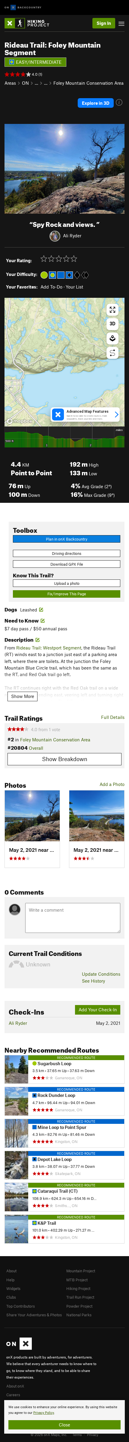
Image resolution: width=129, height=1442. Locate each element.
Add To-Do (51, 286)
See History (93, 980)
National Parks (79, 1314)
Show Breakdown (64, 758)
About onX (15, 1386)
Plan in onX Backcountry (66, 539)
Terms (77, 1434)
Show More (22, 696)
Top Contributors (20, 1306)
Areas (10, 83)
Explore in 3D (96, 103)
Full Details (112, 717)
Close (64, 1424)
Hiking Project (78, 1288)
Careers (13, 1394)
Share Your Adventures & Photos (34, 1314)
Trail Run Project (80, 1297)
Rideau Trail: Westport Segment (48, 647)
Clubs (11, 1297)
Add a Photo (112, 784)
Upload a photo (67, 583)
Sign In (104, 23)
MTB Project (77, 1279)
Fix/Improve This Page (66, 593)
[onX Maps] (19, 1348)
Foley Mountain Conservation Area (88, 83)
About (11, 1270)
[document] (64, 1416)
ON (25, 83)
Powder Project (79, 1306)
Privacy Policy (43, 1413)
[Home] (29, 23)
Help (10, 1279)
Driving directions (66, 553)
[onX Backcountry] (23, 7)
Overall (36, 748)
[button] (10, 169)
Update (101, 974)
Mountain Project (80, 1270)
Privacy (92, 1434)
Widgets (13, 1288)
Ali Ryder (72, 235)
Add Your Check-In (98, 1009)
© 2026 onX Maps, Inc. (49, 1434)
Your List (74, 286)
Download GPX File (66, 564)
